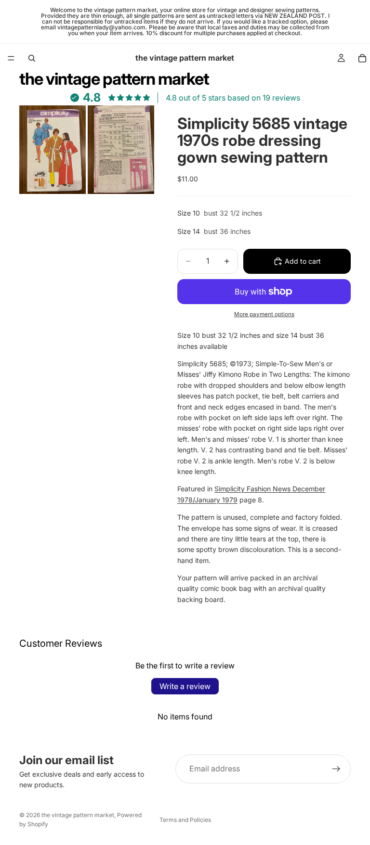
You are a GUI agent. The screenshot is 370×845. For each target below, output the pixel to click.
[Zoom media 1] (52, 149)
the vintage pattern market (77, 815)
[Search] (31, 58)
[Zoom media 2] (121, 149)
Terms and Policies (185, 819)
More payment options (264, 314)
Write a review (185, 686)
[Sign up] (336, 769)
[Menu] (11, 58)
